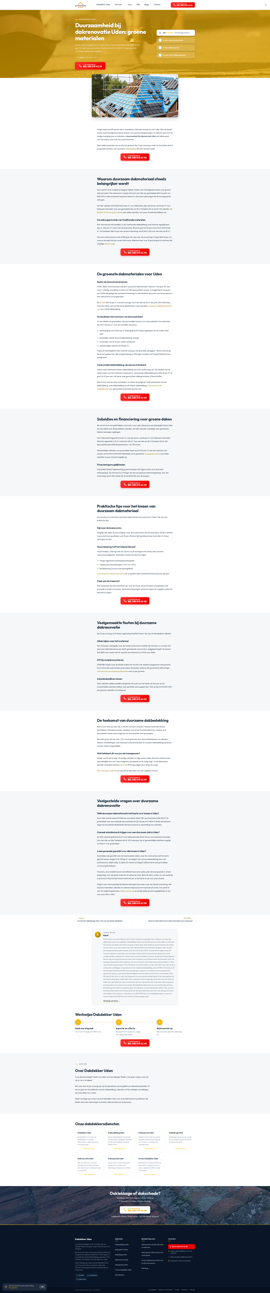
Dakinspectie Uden (121, 1250)
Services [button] (118, 4)
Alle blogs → (146, 1268)
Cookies (177, 1290)
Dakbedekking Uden (122, 1245)
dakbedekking (130, 149)
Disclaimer (185, 1290)
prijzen (121, 765)
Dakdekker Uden (103, 4)
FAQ (138, 4)
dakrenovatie (110, 244)
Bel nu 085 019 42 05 (179, 1247)
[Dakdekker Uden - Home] (80, 5)
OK (42, 1287)
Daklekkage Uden (121, 1255)
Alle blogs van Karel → (111, 1001)
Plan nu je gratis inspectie (107, 770)
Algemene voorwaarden (165, 1290)
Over (130, 4)
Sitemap (192, 1290)
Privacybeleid (152, 1290)
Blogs (146, 4)
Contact (157, 4)
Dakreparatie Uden (121, 1265)
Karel (81, 57)
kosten (102, 302)
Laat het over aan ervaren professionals (112, 671)
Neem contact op (127, 891)
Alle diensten (119, 1275)
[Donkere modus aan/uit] (266, 5)
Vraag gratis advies (152, 454)
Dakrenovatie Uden (87, 19)
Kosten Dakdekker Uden (123, 1270)
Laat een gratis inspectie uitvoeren (110, 573)
